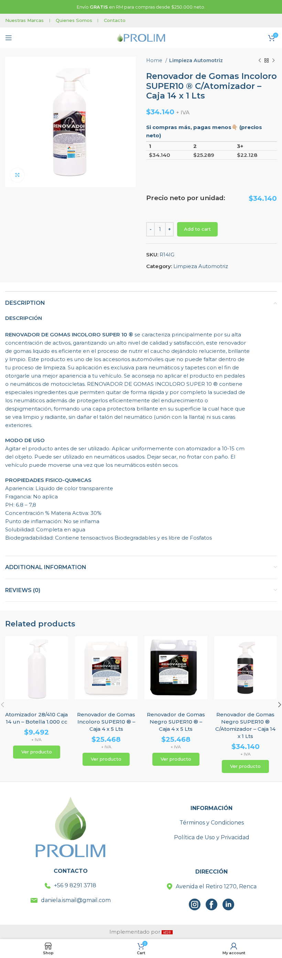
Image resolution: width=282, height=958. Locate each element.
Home (155, 60)
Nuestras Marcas (24, 20)
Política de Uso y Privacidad (211, 837)
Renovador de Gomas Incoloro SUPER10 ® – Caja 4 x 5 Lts (106, 721)
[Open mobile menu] (8, 38)
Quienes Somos (74, 20)
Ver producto (36, 751)
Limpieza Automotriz (196, 60)
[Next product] (273, 60)
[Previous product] (259, 60)
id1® (167, 932)
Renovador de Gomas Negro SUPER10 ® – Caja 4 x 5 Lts (176, 721)
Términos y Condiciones (212, 822)
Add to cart (197, 229)
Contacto (115, 20)
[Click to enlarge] (17, 175)
